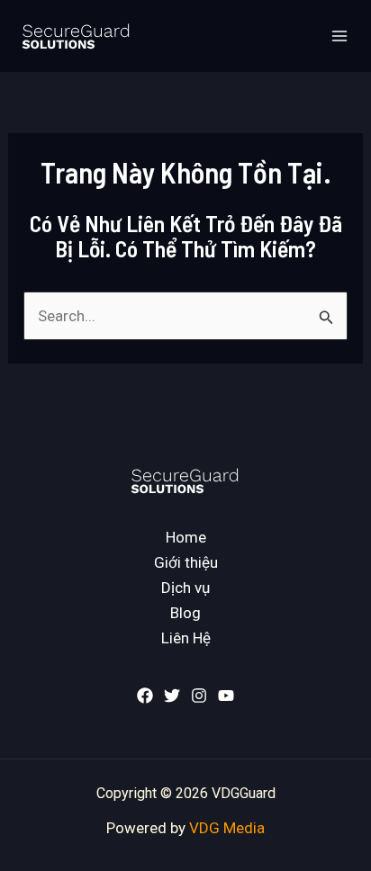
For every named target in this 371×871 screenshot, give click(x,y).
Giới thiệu (186, 562)
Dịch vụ (185, 588)
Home (186, 537)
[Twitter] (172, 695)
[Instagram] (199, 695)
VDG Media (227, 828)
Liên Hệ (186, 638)
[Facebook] (145, 695)
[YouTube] (226, 695)
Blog (185, 613)
